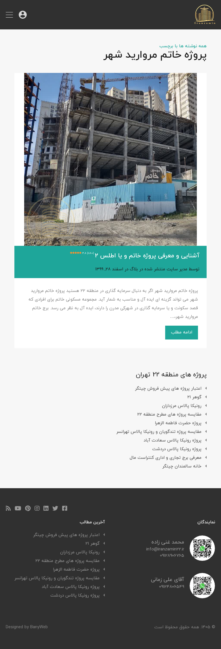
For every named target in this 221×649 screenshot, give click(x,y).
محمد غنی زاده (167, 542)
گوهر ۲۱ (194, 397)
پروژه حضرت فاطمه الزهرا (178, 423)
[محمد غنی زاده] (202, 559)
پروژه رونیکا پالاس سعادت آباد (172, 440)
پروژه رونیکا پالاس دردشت (176, 449)
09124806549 (171, 587)
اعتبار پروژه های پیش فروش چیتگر (168, 389)
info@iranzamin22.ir (165, 549)
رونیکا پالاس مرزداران (181, 406)
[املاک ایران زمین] (205, 22)
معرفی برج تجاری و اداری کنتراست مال (165, 458)
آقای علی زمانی (167, 579)
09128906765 (172, 556)
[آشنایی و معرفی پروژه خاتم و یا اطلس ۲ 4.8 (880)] (110, 159)
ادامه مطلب (181, 332)
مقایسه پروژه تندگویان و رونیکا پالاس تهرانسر (158, 432)
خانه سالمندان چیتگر (181, 466)
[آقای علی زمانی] (202, 596)
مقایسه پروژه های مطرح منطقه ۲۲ (169, 415)
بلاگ (134, 269)
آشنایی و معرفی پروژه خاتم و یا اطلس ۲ (140, 256)
